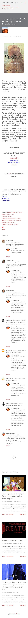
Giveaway (18, 220)
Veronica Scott (10, 290)
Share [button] (3, 229)
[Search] (22, 3)
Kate (7, 403)
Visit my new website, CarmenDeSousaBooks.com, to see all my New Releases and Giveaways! (10, 7)
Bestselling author (7, 214)
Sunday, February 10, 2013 (13, 242)
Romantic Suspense (7, 224)
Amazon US (14, 158)
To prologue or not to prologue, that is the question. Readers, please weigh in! (13, 496)
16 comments (10, 605)
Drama (19, 218)
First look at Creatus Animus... (12, 540)
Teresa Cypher (9, 260)
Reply (8, 256)
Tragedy (15, 224)
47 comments (10, 514)
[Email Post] (3, 227)
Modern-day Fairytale (8, 222)
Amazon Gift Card (16, 212)
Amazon (8, 212)
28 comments (10, 556)
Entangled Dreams (7, 220)
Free (14, 220)
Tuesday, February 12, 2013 (18, 250)
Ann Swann (9, 320)
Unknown (8, 378)
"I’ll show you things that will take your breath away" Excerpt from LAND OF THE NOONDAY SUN (14, 586)
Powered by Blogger (15, 614)
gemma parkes (9, 240)
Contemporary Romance (9, 218)
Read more (23, 514)
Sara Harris (9, 350)
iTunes (14, 165)
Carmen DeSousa (10, 2)
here (10, 173)
